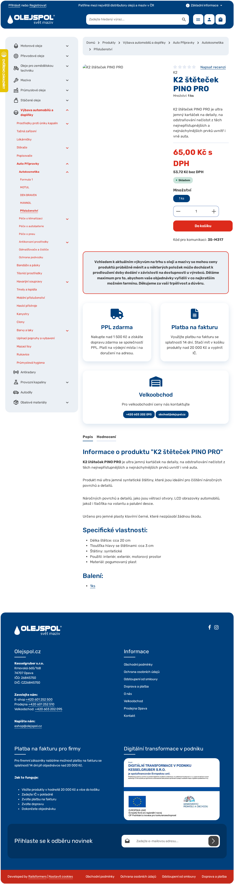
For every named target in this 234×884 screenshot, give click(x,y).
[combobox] (132, 19)
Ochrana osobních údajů (142, 672)
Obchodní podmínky (138, 664)
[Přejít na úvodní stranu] (31, 19)
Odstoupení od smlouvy (141, 679)
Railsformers (37, 877)
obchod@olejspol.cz (172, 414)
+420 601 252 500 (39, 699)
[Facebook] (209, 628)
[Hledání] (184, 19)
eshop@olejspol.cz (28, 726)
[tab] (88, 437)
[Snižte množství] (178, 211)
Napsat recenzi (213, 67)
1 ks (181, 198)
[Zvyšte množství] (214, 211)
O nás (128, 694)
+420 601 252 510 (41, 704)
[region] (123, 98)
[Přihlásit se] (213, 841)
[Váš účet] (209, 19)
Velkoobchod (133, 701)
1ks (92, 586)
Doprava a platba (136, 686)
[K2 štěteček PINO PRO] (123, 98)
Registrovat (37, 5)
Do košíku (203, 226)
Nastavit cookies (61, 877)
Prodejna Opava (135, 708)
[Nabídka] (198, 19)
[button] (67, 45)
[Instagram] (216, 628)
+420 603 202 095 (139, 414)
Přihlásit (14, 5)
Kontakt (129, 716)
